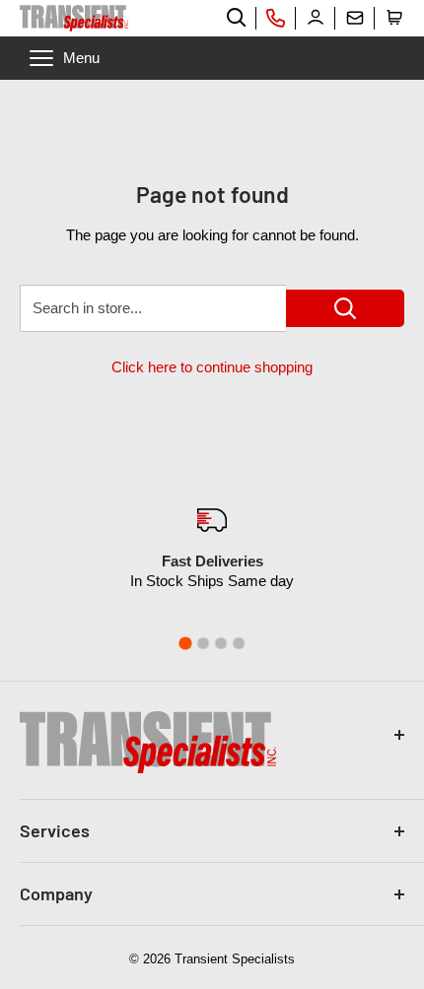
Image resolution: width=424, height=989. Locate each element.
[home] (74, 18)
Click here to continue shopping (212, 367)
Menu (81, 57)
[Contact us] (355, 18)
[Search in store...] (345, 308)
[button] (394, 18)
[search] (237, 18)
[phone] (276, 18)
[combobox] (153, 308)
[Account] (315, 18)
